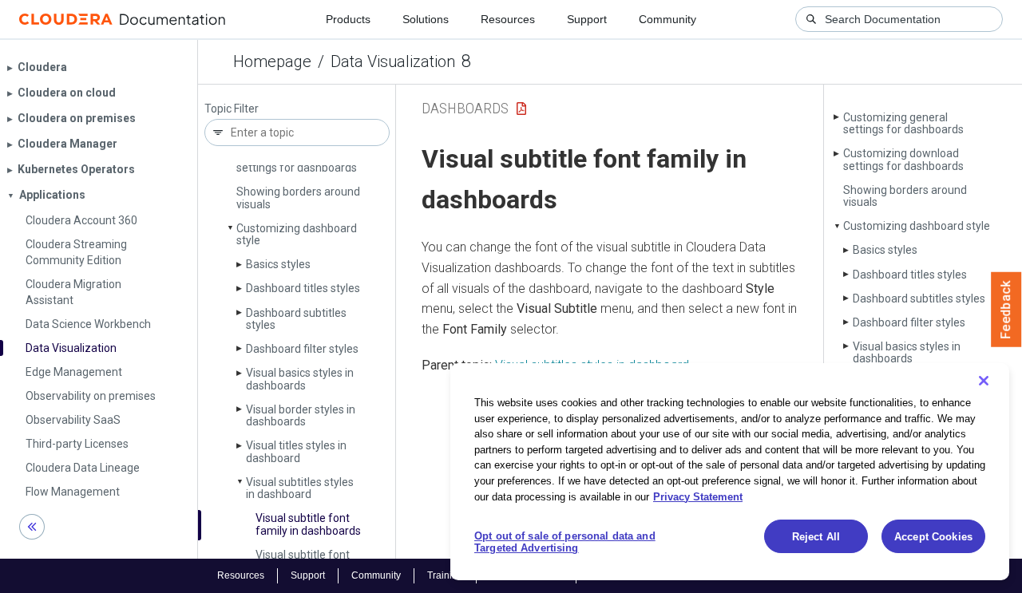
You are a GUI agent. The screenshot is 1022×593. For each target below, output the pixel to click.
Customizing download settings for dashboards (903, 159)
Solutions (425, 19)
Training (445, 575)
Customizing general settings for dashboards (903, 123)
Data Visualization (393, 61)
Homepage (272, 61)
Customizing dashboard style (296, 234)
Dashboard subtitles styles (296, 318)
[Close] (983, 380)
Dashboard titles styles (303, 288)
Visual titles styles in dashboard (296, 451)
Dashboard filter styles (302, 348)
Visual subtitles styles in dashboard (300, 488)
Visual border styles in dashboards (300, 415)
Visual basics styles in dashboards (300, 378)
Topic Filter (231, 109)
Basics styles (278, 264)
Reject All (816, 537)
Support (587, 19)
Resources (508, 19)
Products (348, 19)
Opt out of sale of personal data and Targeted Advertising (565, 542)
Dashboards (465, 108)
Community (667, 19)
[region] (729, 471)
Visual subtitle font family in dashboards (308, 524)
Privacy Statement (698, 496)
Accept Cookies (933, 537)
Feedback (1006, 309)
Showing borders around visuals (298, 197)
